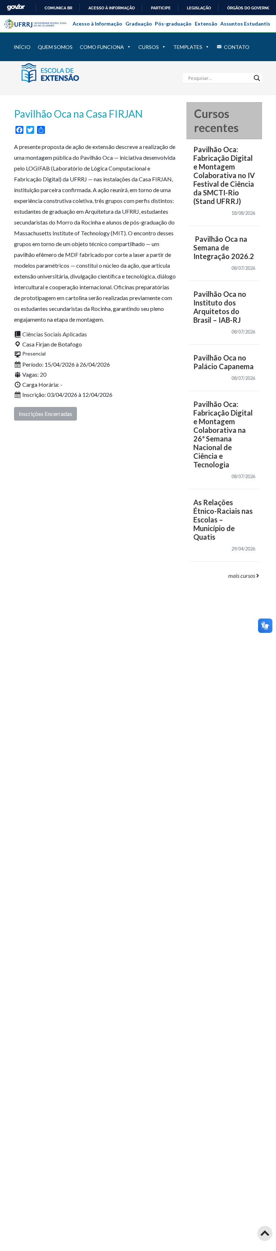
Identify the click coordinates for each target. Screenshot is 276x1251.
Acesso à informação (111, 7)
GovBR (16, 7)
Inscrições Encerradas (45, 413)
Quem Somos (55, 47)
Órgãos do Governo (248, 7)
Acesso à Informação (97, 24)
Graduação (138, 24)
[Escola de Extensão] (63, 72)
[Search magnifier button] (257, 78)
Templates (187, 47)
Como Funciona (102, 47)
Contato (236, 47)
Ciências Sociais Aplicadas (54, 334)
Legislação (199, 7)
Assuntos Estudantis (245, 24)
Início (22, 47)
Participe (161, 7)
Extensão (206, 24)
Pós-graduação (173, 24)
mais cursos (242, 575)
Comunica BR (58, 7)
